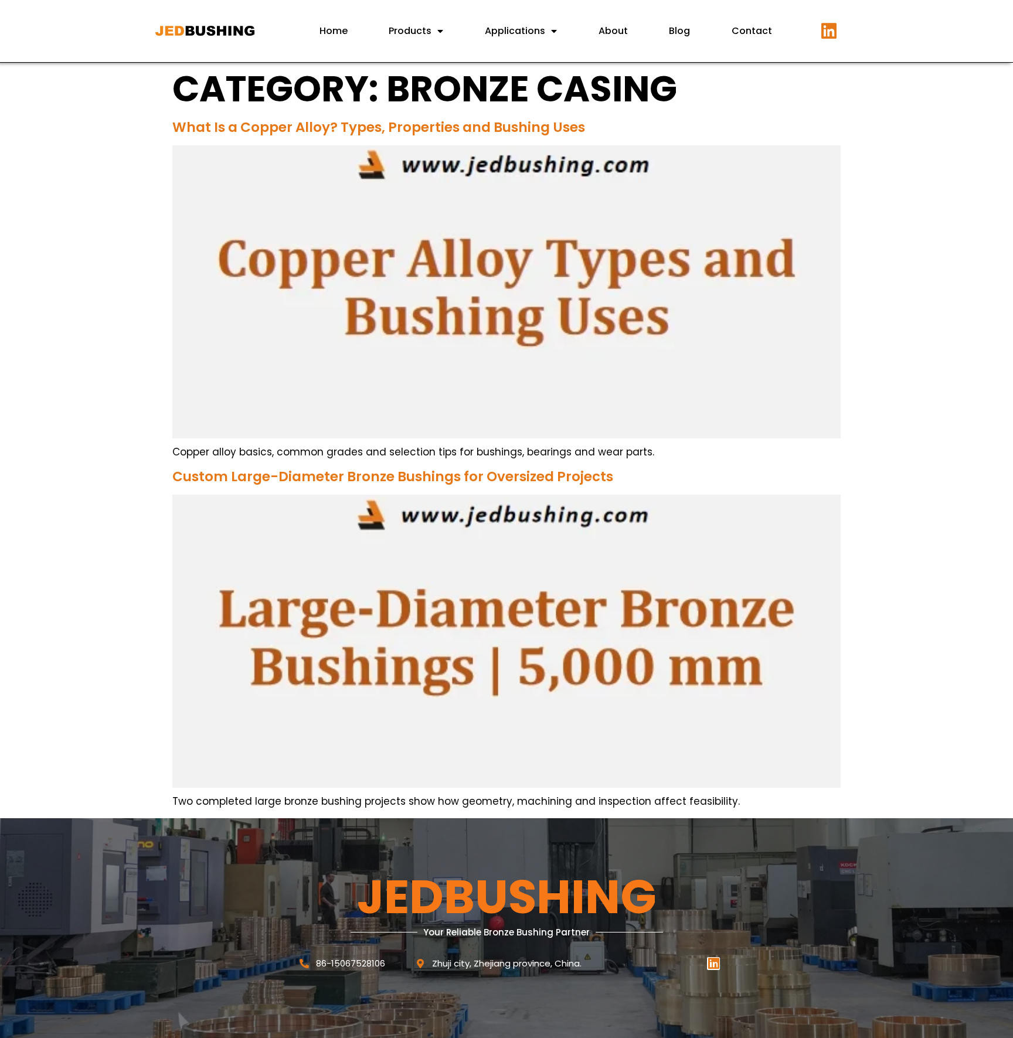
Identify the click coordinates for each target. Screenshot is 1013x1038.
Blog (679, 31)
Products (410, 31)
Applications (515, 31)
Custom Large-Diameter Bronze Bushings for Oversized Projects (392, 476)
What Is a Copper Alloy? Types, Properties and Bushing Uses (378, 127)
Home (333, 31)
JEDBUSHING (507, 897)
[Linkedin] (829, 31)
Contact (752, 31)
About (613, 31)
